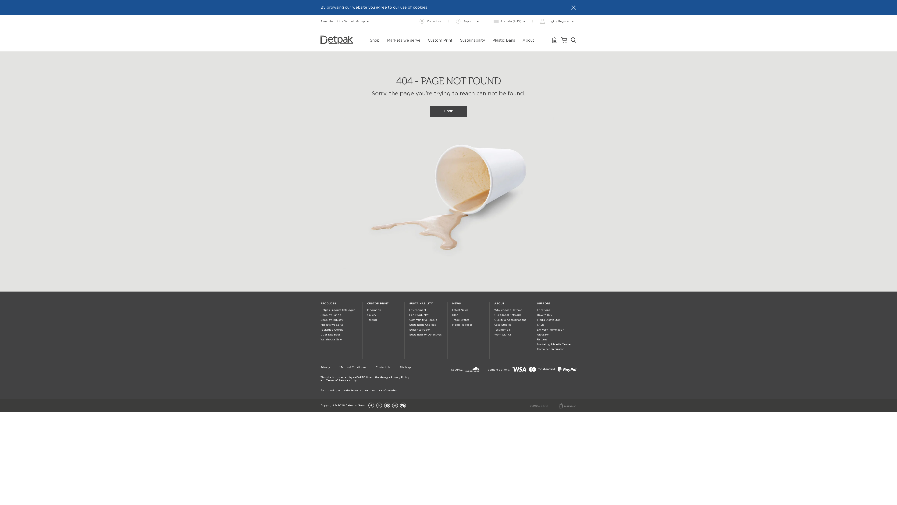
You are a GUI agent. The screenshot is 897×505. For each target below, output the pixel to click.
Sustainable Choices (422, 325)
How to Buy (544, 315)
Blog (455, 315)
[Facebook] (371, 406)
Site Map (405, 367)
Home (448, 111)
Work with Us (503, 334)
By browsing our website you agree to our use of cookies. (359, 390)
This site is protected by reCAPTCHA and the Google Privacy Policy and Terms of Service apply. (364, 379)
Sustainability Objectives (425, 334)
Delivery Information (550, 329)
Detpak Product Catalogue (337, 310)
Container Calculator (550, 349)
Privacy (325, 367)
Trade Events (460, 320)
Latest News (460, 310)
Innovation (374, 310)
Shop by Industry (332, 320)
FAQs (540, 325)
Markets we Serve (332, 325)
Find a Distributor (548, 320)
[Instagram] (395, 406)
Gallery (372, 315)
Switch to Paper (419, 329)
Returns (542, 339)
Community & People (423, 320)
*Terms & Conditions (352, 367)
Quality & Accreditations (510, 320)
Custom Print (378, 303)
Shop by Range (330, 315)
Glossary (543, 334)
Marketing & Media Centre (554, 344)
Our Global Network (507, 315)
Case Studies (502, 325)
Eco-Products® (418, 315)
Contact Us (383, 367)
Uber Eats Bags (330, 334)
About (499, 303)
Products (328, 303)
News (456, 303)
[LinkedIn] (379, 406)
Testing (372, 320)
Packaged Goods (331, 329)
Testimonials (502, 329)
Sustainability (421, 303)
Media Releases (462, 325)
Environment (417, 310)
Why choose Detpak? (508, 310)
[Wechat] (403, 406)
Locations (543, 310)
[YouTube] (387, 406)
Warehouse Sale (331, 339)
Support (544, 303)
